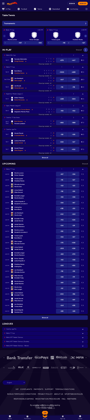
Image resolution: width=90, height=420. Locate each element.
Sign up (83, 3)
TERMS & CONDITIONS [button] (64, 389)
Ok (45, 413)
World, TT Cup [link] (10, 67)
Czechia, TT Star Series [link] (13, 117)
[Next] (85, 36)
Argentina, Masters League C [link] (14, 94)
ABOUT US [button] (58, 394)
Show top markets (44, 64)
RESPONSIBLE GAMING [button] (24, 399)
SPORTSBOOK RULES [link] (74, 394)
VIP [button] (17, 389)
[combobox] (14, 382)
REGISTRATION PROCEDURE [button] (47, 399)
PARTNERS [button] (71, 399)
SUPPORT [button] (49, 389)
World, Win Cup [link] (10, 55)
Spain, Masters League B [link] (13, 105)
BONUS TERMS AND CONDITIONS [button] (21, 394)
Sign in (72, 3)
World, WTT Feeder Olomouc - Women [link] (17, 345)
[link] (12, 3)
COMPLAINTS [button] (26, 389)
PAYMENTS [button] (38, 389)
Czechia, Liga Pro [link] (11, 129)
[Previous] (4, 36)
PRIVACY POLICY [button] (45, 394)
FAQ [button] (63, 399)
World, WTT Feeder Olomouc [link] (14, 337)
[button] (45, 55)
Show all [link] (79, 50)
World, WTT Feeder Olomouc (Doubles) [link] (17, 341)
